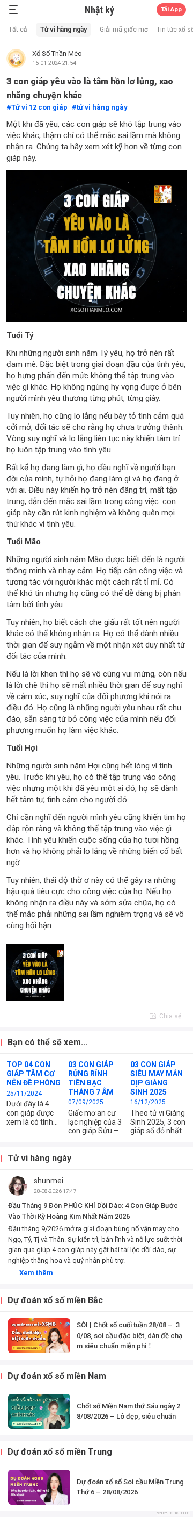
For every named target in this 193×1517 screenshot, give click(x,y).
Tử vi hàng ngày (63, 29)
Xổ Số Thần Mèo (57, 53)
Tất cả (18, 29)
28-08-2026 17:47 (55, 1191)
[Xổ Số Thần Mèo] (16, 58)
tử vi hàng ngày (102, 107)
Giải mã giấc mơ (124, 29)
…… (30, 1273)
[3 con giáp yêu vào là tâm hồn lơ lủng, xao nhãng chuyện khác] (35, 973)
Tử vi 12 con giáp (39, 107)
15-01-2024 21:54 (54, 63)
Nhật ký (99, 10)
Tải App (171, 9)
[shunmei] (17, 1186)
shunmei (48, 1180)
